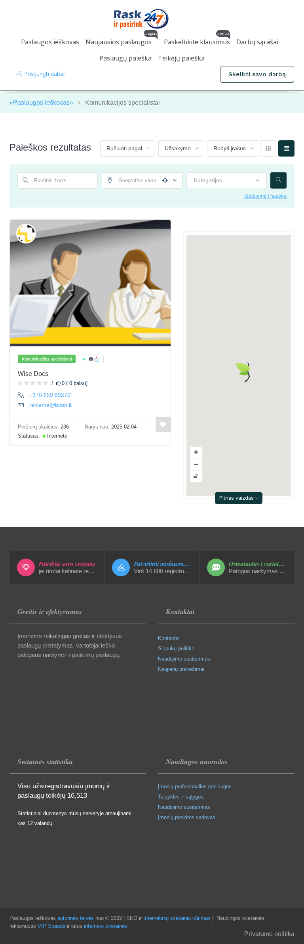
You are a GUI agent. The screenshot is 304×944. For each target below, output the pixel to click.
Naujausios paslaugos (122, 40)
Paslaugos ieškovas (50, 42)
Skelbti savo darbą (257, 74)
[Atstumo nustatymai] (173, 181)
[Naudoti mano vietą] (163, 180)
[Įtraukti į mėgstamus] (163, 424)
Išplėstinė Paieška (265, 196)
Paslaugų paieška (125, 58)
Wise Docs (33, 373)
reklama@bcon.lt (50, 405)
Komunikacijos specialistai (47, 359)
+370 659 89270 (49, 395)
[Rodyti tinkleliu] (268, 148)
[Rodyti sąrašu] (286, 148)
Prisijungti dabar (44, 73)
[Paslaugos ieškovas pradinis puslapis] (152, 19)
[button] (242, 372)
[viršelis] (90, 283)
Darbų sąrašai (257, 42)
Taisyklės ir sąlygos (180, 797)
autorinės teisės (75, 918)
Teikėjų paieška (181, 58)
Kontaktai (169, 638)
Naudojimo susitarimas (184, 659)
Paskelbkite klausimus (197, 40)
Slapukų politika (176, 648)
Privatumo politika (269, 934)
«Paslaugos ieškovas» (41, 102)
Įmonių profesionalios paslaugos (195, 786)
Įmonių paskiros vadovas (186, 817)
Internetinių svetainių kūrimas (177, 918)
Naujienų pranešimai (181, 669)
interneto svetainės (105, 926)
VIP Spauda (51, 926)
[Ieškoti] (278, 180)
